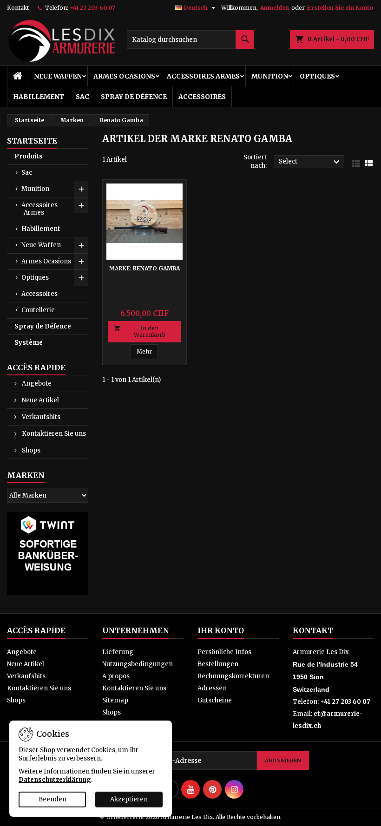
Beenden (52, 799)
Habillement (38, 96)
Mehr (144, 351)
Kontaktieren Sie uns (53, 434)
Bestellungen (217, 664)
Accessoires (202, 96)
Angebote (36, 383)
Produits (28, 156)
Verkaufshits (40, 417)
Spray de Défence (134, 96)
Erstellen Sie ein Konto (340, 7)
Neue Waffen (58, 76)
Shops (30, 450)
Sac (82, 96)
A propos (116, 676)
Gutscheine (214, 700)
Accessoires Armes (203, 76)
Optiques (317, 76)
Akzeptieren (129, 799)
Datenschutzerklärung (55, 780)
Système (28, 343)
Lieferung (117, 652)
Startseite (32, 140)
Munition (269, 76)
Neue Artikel (39, 400)
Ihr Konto (220, 630)
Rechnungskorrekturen (233, 676)
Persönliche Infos (224, 652)
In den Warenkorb (139, 331)
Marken (26, 475)
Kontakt (18, 7)
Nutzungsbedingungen (137, 664)
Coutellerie (38, 310)
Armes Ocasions (124, 76)
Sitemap (115, 700)
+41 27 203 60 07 (92, 7)
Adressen (212, 688)
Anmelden (274, 7)
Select (310, 162)
